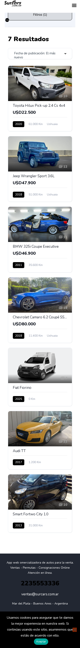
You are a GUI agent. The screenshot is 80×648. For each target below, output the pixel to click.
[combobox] (40, 53)
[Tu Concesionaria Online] (7, 20)
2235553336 (40, 583)
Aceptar (41, 642)
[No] (75, 630)
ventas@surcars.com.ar (40, 594)
